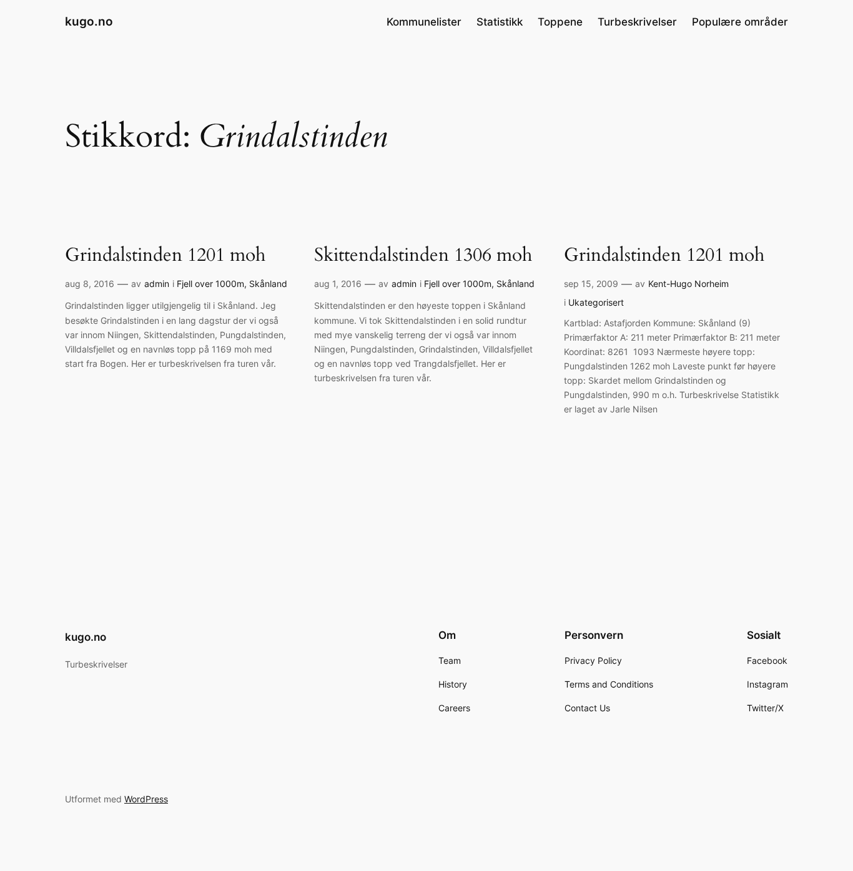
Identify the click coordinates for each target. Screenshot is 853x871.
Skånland (268, 283)
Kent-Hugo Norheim (688, 283)
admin (156, 283)
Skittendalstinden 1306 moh (423, 256)
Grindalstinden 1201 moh (165, 256)
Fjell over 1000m (210, 283)
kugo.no (89, 21)
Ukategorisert (596, 302)
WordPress (146, 799)
